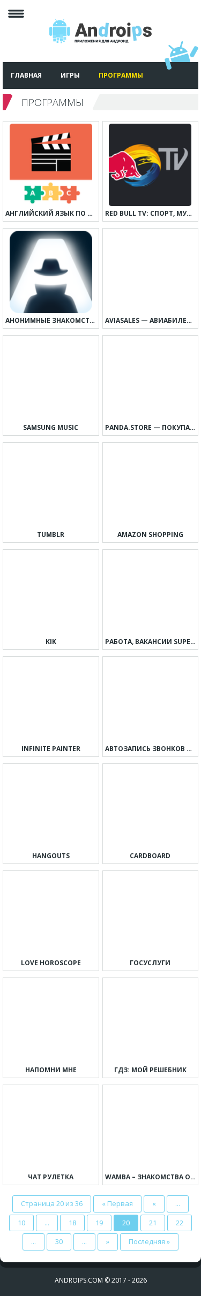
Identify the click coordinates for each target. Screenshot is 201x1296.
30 (59, 1241)
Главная (26, 75)
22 (179, 1222)
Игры (70, 75)
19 (99, 1222)
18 (72, 1222)
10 (21, 1222)
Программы (121, 75)
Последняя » (149, 1241)
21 (153, 1222)
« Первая (117, 1203)
